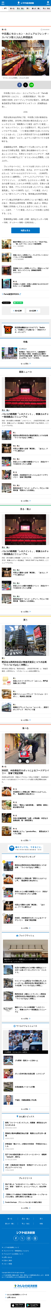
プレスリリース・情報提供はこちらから (16, 1251)
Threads (35, 1238)
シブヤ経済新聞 (25, 3)
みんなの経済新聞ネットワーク (25, 1286)
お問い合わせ (7, 1257)
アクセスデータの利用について (13, 1254)
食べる (12, 8)
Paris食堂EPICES (11, 294)
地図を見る (25, 230)
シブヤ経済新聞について (11, 1247)
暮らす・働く (36, 8)
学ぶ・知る (46, 8)
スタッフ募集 (7, 1264)
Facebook (15, 1238)
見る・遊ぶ (20, 8)
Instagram (28, 1238)
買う (28, 8)
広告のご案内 (7, 1260)
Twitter (22, 1238)
